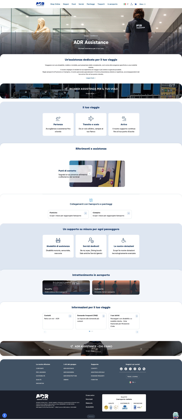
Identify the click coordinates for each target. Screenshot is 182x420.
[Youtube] (139, 369)
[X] (130, 369)
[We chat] (144, 369)
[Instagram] (135, 369)
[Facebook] (125, 369)
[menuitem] (40, 368)
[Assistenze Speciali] (131, 4)
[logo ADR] (40, 4)
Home (86, 36)
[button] (126, 4)
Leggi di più (90, 78)
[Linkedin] (121, 369)
